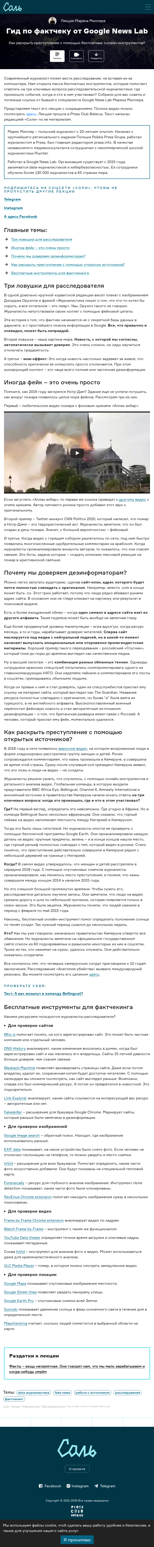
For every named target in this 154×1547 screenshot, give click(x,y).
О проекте (77, 1469)
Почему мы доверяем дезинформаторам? (48, 256)
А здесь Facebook (20, 216)
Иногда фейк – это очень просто (40, 247)
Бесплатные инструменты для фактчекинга (50, 273)
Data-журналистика (33, 1393)
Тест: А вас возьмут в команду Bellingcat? (43, 993)
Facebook (53, 1486)
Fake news (62, 1393)
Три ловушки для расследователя (41, 239)
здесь (31, 114)
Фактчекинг (14, 1399)
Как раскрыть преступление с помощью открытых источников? (68, 264)
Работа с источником (93, 1393)
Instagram (13, 208)
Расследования (127, 1393)
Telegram (12, 199)
